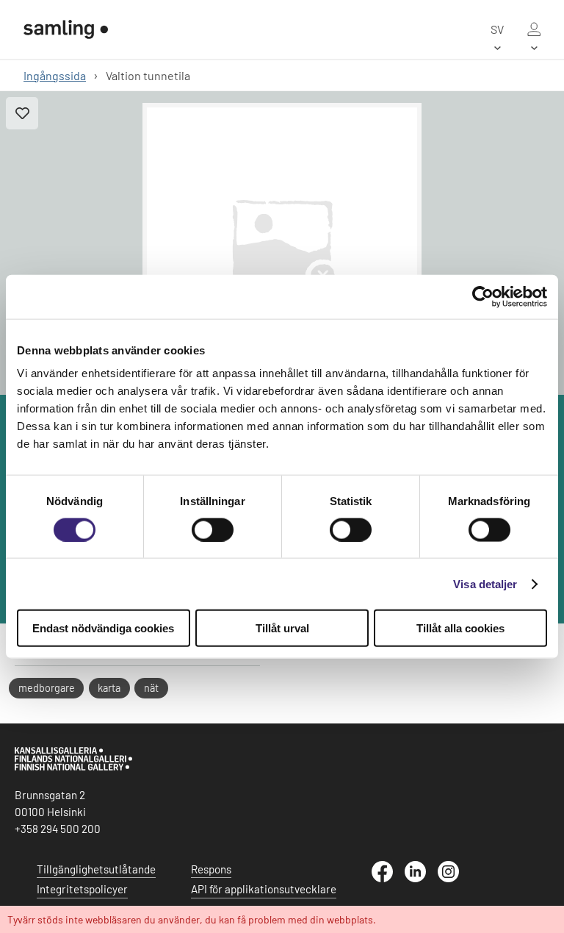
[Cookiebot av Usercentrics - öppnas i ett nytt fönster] (483, 296)
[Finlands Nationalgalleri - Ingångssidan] (66, 29)
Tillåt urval (282, 628)
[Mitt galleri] (534, 29)
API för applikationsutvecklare (263, 889)
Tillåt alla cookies (460, 628)
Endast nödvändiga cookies (103, 628)
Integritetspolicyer (82, 889)
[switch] (213, 529)
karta (109, 688)
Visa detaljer (485, 583)
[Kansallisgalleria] (73, 767)
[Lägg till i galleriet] (22, 113)
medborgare (46, 688)
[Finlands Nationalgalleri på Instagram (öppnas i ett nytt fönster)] (454, 877)
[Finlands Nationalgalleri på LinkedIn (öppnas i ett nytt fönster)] (421, 877)
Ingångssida (55, 75)
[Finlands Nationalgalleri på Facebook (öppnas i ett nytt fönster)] (388, 877)
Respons (211, 869)
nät (151, 688)
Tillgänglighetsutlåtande (96, 869)
